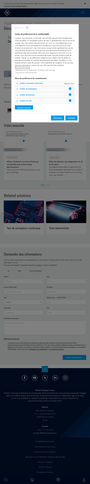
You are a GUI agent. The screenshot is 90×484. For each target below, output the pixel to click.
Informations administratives (25, 73)
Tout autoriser (57, 118)
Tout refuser (71, 118)
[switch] (71, 88)
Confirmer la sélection (24, 108)
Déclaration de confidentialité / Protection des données (35, 70)
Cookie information (22, 68)
